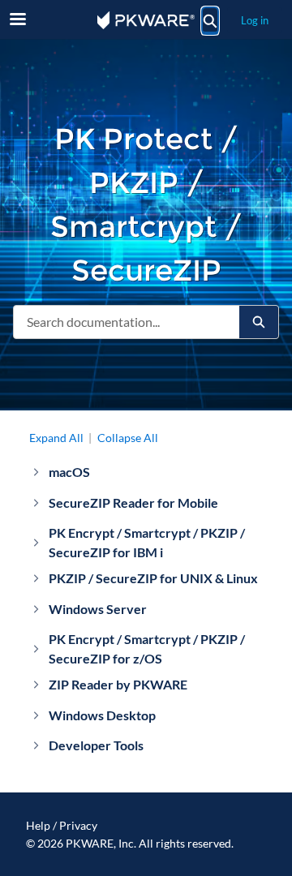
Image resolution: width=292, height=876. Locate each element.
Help (38, 825)
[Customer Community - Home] (146, 20)
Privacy (78, 825)
